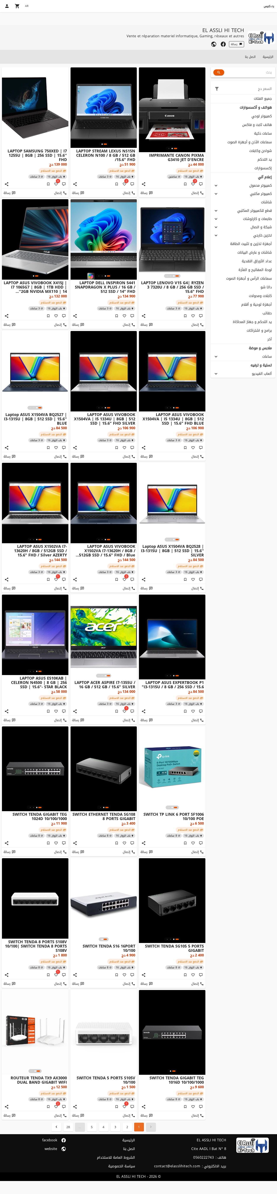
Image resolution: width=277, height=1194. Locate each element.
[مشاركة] (143, 184)
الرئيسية (268, 57)
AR (26, 6)
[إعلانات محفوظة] (185, 184)
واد (269, 6)
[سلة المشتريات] (17, 6)
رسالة (234, 44)
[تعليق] (201, 184)
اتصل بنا (250, 57)
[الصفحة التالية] (56, 1127)
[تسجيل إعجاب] (193, 316)
